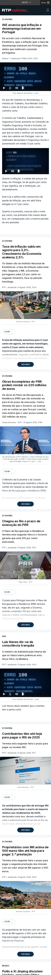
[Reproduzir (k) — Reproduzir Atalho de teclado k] (4, 972)
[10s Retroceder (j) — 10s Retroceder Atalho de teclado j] (10, 972)
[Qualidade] (40, 972)
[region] (25, 487)
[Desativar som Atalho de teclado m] (17, 972)
